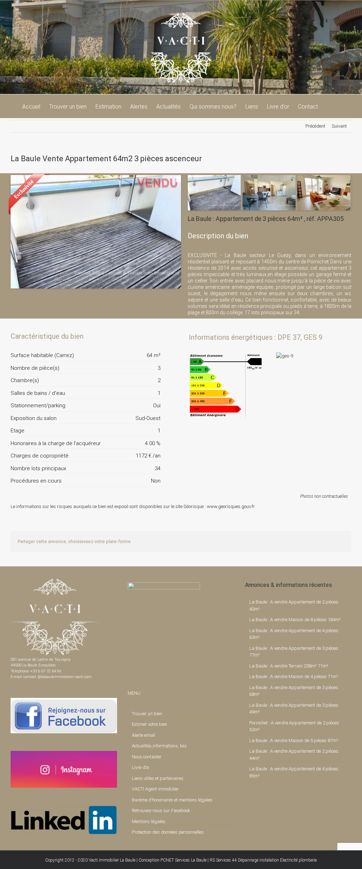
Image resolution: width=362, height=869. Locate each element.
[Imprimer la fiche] (130, 336)
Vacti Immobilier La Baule (112, 860)
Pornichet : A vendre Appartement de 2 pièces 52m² (294, 726)
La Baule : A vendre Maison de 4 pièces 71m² (293, 676)
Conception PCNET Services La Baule (172, 860)
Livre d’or (141, 767)
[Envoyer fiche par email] (154, 336)
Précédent (315, 126)
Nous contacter (147, 756)
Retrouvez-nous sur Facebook (161, 810)
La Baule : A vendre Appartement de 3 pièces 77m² (293, 652)
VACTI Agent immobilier (155, 789)
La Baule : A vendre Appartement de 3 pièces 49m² (293, 708)
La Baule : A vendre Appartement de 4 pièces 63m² (293, 634)
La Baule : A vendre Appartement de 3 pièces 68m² (293, 691)
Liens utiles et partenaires (157, 778)
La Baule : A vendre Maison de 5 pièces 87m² (293, 740)
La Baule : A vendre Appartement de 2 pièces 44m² (293, 754)
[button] (329, 106)
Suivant (339, 126)
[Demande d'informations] (142, 336)
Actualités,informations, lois (159, 745)
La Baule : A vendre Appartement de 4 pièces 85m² (293, 772)
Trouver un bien (147, 713)
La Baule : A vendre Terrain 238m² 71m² (288, 666)
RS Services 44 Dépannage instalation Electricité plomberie (263, 860)
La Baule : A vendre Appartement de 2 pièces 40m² (293, 605)
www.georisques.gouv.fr (231, 506)
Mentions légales (148, 821)
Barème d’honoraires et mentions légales (172, 800)
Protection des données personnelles (168, 832)
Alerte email (143, 735)
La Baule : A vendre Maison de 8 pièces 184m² (295, 619)
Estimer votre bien (149, 724)
